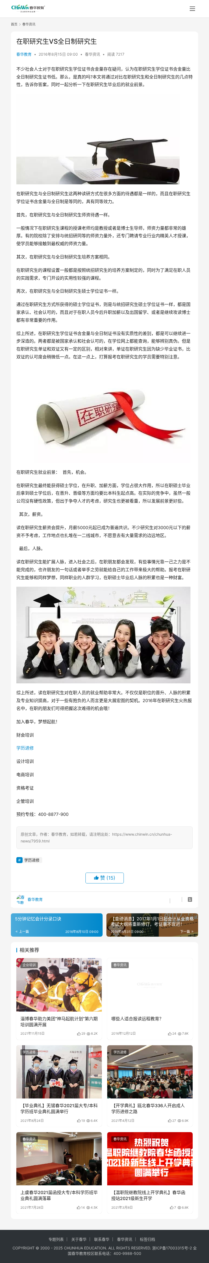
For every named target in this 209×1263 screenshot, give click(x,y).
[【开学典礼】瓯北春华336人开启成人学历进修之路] (150, 1071)
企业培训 (29, 965)
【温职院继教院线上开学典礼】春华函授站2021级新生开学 (148, 1195)
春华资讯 (92, 54)
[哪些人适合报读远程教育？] (150, 984)
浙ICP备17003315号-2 (172, 1248)
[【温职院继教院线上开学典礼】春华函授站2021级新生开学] (150, 1158)
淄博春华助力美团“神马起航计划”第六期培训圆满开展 (59, 1021)
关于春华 (79, 1239)
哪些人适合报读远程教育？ (137, 1018)
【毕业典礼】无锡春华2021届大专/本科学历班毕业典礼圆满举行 (59, 1108)
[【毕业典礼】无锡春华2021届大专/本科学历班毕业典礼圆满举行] (59, 1071)
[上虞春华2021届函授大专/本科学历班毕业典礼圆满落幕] (59, 1158)
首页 (14, 24)
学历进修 (25, 748)
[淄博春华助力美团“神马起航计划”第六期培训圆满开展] (59, 984)
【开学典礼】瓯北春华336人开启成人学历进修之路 (148, 1108)
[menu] (192, 9)
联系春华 (101, 1239)
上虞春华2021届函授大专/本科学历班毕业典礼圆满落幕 (59, 1195)
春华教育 (24, 54)
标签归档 (147, 1239)
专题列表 (56, 1239)
